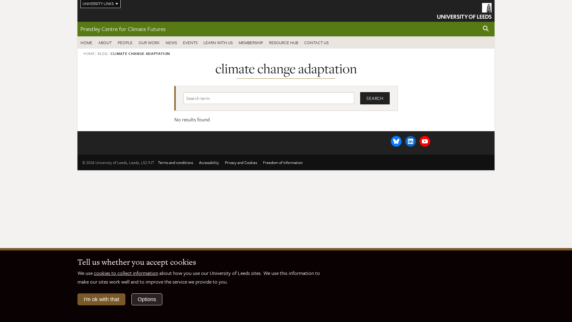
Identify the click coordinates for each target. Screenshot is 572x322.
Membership (251, 42)
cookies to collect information (126, 273)
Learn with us (218, 42)
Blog (103, 53)
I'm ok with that (101, 299)
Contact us (316, 42)
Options (147, 299)
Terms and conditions (175, 162)
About (105, 42)
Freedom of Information (283, 162)
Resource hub (283, 42)
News (171, 42)
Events (190, 42)
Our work (149, 42)
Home (86, 42)
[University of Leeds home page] (464, 10)
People (125, 42)
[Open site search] (486, 29)
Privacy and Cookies (241, 162)
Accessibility (209, 162)
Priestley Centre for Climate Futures (123, 29)
